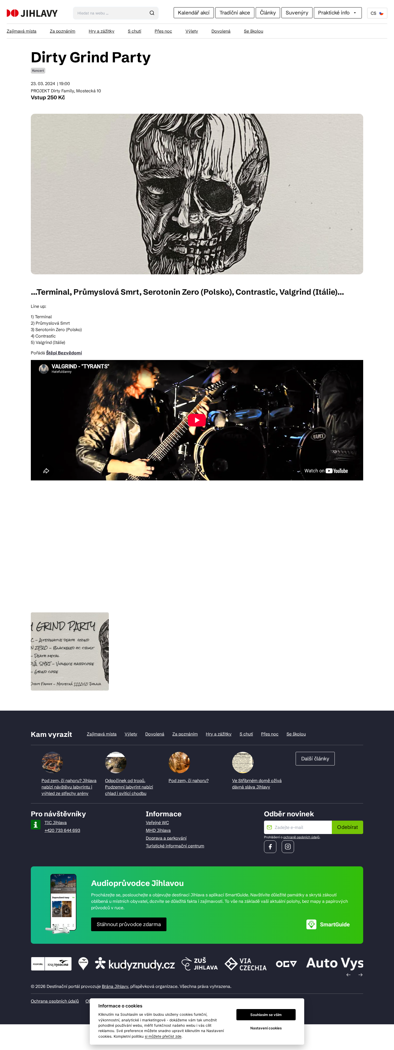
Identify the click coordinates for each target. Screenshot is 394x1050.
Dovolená (221, 31)
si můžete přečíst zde (163, 1036)
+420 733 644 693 (62, 830)
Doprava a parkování (166, 838)
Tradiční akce (235, 12)
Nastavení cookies (266, 1028)
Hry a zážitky (101, 31)
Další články (315, 758)
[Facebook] (270, 846)
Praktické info (334, 12)
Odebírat (347, 827)
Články (268, 12)
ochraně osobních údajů (301, 837)
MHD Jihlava (158, 830)
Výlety (191, 31)
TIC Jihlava (55, 822)
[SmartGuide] (328, 924)
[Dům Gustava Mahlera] (32, 13)
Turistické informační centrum (175, 845)
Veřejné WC (157, 822)
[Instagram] (288, 846)
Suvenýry (297, 12)
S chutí (134, 31)
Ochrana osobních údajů (55, 1001)
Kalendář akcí (194, 12)
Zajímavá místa (21, 31)
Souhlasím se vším (266, 1015)
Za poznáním (62, 31)
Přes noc (163, 31)
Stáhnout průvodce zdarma (129, 924)
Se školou (253, 31)
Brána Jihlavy (115, 986)
